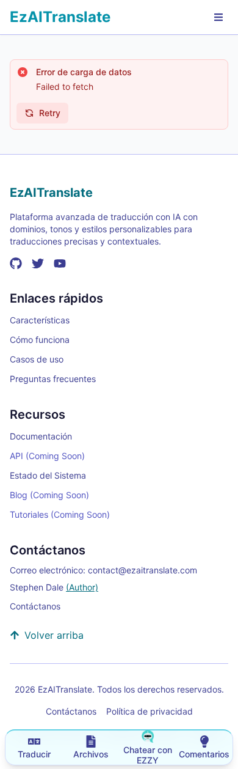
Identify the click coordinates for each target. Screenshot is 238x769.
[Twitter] (38, 263)
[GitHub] (16, 263)
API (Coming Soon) (47, 456)
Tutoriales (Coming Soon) (60, 514)
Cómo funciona (40, 339)
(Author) (82, 587)
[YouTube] (60, 263)
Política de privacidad (149, 711)
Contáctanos (35, 606)
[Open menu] (218, 17)
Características (40, 320)
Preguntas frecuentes (53, 378)
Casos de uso (36, 359)
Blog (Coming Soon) (49, 495)
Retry (49, 113)
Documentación (41, 436)
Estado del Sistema (48, 475)
